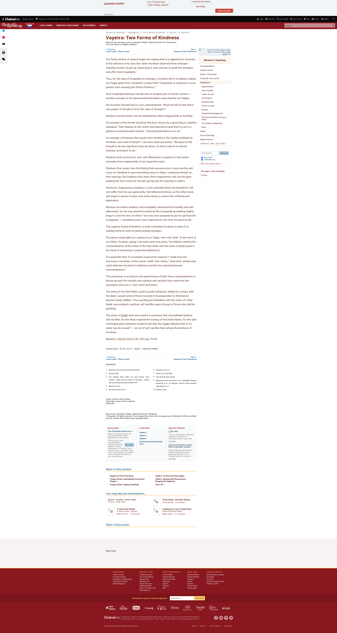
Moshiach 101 (144, 581)
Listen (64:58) (167, 502)
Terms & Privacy (215, 626)
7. (154, 373)
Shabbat (190, 579)
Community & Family (120, 581)
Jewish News (144, 579)
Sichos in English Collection (125, 44)
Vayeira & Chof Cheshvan (121, 476)
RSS (164, 588)
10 (130, 327)
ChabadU (149, 607)
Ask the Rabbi (283, 19)
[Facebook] (216, 618)
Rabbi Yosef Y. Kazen (152, 619)
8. (154, 377)
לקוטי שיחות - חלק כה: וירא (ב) (122, 500)
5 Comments (135, 514)
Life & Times (46, 25)
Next (185, 50)
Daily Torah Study (169, 579)
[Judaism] (11, 19)
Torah (166, 324)
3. (107, 377)
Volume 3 (143, 436)
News (175, 607)
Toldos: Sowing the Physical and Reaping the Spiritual (170, 480)
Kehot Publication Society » (180, 447)
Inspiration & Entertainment (122, 579)
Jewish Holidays (193, 575)
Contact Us (228, 626)
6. (154, 370)
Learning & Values (119, 577)
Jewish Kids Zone (145, 584)
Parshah (190, 584)
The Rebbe (210, 577)
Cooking (188, 607)
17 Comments (180, 514)
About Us (203, 626)
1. (107, 370)
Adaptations (133, 32)
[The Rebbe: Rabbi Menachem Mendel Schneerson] (17, 25)
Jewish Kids (226, 607)
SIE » (176, 431)
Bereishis (185, 32)
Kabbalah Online (145, 586)
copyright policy (141, 418)
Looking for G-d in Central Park (176, 509)
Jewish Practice (118, 575)
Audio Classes (162, 607)
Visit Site (172, 441)
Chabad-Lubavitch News (215, 581)
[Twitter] (221, 618)
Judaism (174, 619)
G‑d (147, 68)
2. (107, 373)
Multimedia (89, 25)
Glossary (166, 586)
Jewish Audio (192, 588)
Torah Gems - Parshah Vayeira (176, 500)
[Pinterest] (226, 618)
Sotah (124, 315)
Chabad (143, 617)
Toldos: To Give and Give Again (169, 476)
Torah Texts (201, 607)
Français (204, 175)
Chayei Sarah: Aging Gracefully (124, 484)
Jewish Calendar (169, 577)
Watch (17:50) (122, 514)
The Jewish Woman (146, 577)
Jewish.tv (136, 607)
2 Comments (180, 502)
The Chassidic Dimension (154, 32)
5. (107, 389)
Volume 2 (173, 32)
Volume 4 (143, 439)
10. (154, 389)
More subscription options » (211, 164)
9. (154, 380)
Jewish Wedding (193, 577)
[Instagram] (231, 618)
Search (165, 584)
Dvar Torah (207, 157)
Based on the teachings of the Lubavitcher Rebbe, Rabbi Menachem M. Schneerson (141, 42)
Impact (103, 25)
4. (107, 386)
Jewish (182, 619)
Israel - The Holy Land (147, 588)
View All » (159, 484)
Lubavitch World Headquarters (190, 617)
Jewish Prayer (192, 586)
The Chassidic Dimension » (120, 431)
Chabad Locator (212, 584)
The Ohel (209, 579)
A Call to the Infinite (126, 509)
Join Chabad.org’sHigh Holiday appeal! (158, 3)
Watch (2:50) (167, 514)
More (204, 127)
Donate (316, 19)
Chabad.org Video (146, 575)
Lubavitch (149, 617)
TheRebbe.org (209, 160)
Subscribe (166, 581)
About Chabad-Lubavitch (215, 575)
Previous (118, 50)
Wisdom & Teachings (67, 25)
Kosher (189, 581)
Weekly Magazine (119, 584)
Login (261, 19)
